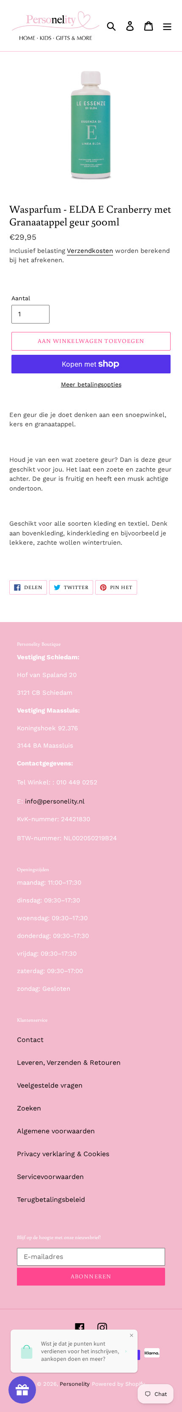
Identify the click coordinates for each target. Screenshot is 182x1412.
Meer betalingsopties (91, 384)
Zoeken (29, 1108)
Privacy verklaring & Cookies (63, 1154)
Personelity (75, 1384)
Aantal (20, 298)
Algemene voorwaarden (56, 1131)
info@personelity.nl (55, 801)
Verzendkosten (90, 251)
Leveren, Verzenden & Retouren (69, 1062)
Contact (30, 1040)
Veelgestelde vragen (50, 1085)
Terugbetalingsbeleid (51, 1199)
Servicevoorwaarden (50, 1177)
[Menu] (167, 25)
